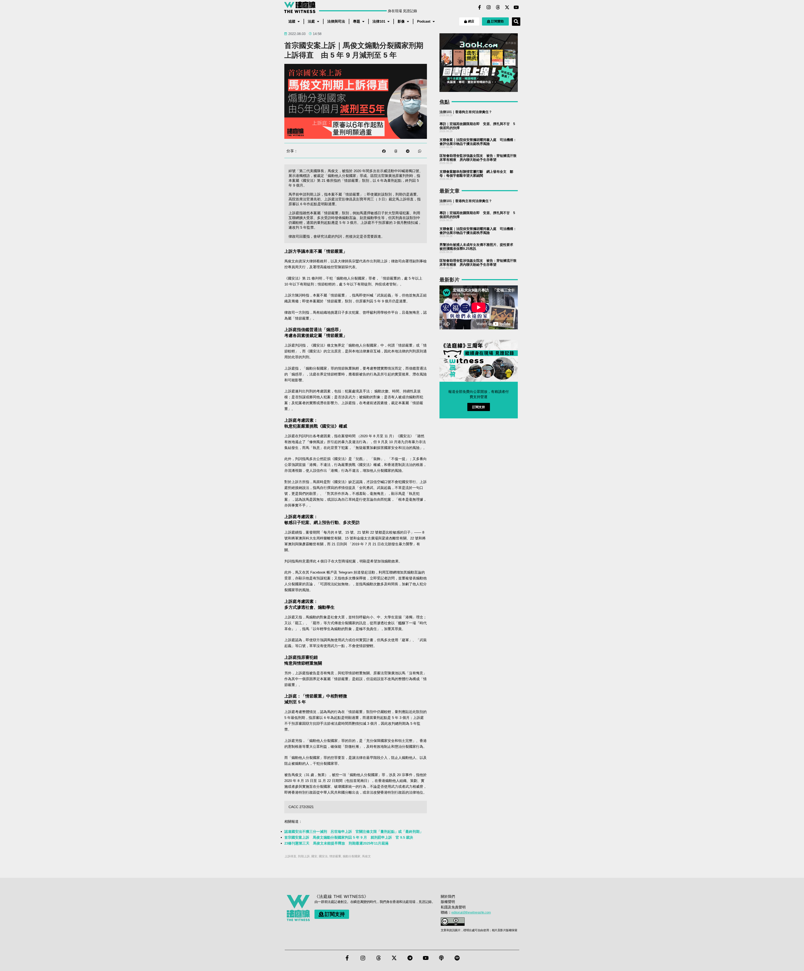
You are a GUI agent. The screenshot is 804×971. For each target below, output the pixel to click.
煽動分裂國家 (351, 856)
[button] (516, 21)
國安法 (323, 856)
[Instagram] (488, 7)
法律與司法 (336, 21)
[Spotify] (457, 958)
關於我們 (448, 897)
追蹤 (291, 21)
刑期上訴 (304, 856)
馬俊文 (366, 856)
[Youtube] (516, 7)
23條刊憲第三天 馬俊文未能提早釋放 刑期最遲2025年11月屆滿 (336, 843)
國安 (314, 856)
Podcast (423, 21)
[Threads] (497, 7)
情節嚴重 (335, 856)
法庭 (311, 21)
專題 (356, 21)
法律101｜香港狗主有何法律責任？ (465, 112)
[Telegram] (410, 958)
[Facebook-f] (479, 7)
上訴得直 (290, 856)
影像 (401, 21)
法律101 (378, 21)
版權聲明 (448, 902)
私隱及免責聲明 (453, 907)
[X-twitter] (507, 7)
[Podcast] (441, 958)
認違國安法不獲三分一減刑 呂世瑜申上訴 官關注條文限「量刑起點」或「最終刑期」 (353, 832)
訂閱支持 (478, 407)
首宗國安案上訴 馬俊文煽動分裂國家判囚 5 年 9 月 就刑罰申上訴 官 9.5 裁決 (348, 837)
